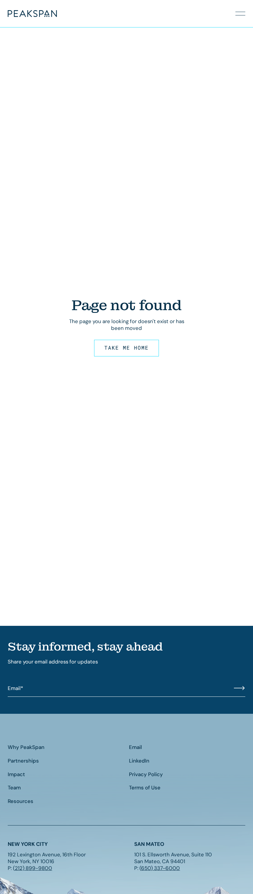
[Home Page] (22, 13)
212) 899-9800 (33, 868)
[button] (240, 13)
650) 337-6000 (160, 868)
